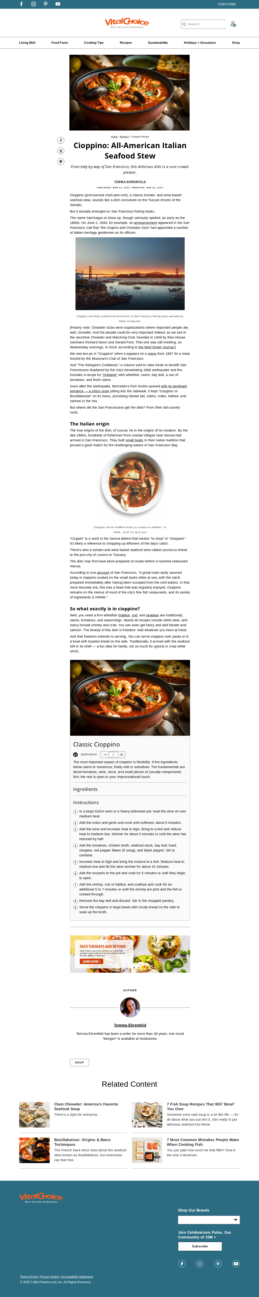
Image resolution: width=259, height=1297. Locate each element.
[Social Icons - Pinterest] (45, 5)
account (103, 573)
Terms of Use (29, 1276)
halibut (124, 615)
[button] (105, 754)
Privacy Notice (49, 1276)
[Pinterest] (218, 1266)
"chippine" (110, 375)
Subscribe (200, 1246)
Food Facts (59, 42)
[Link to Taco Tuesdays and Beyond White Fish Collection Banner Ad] (130, 974)
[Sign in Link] (233, 25)
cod (134, 615)
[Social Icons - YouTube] (58, 5)
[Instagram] (200, 1266)
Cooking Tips (94, 42)
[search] (184, 24)
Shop (236, 42)
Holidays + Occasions (200, 42)
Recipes (126, 42)
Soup (79, 1062)
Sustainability (158, 42)
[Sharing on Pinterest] (60, 162)
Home (114, 136)
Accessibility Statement (77, 1276)
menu (152, 354)
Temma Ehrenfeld (130, 181)
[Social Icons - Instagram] (33, 5)
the (157, 347)
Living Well (27, 42)
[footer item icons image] (41, 1201)
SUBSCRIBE (227, 4)
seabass (152, 615)
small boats (134, 440)
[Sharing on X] (60, 151)
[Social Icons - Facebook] (21, 5)
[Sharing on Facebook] (60, 141)
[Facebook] (182, 1266)
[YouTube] (236, 1266)
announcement (145, 223)
